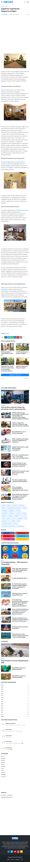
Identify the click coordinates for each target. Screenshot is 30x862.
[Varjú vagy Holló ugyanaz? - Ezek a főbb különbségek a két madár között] (6, 570)
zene (25, 518)
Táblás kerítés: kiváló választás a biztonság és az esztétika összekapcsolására (7, 368)
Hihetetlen (3, 766)
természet (21, 505)
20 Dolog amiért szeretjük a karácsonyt (20, 627)
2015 (15, 703)
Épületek (3, 762)
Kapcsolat (17, 859)
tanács (24, 513)
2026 (15, 684)
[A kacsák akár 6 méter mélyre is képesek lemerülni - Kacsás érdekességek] (6, 635)
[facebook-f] (8, 851)
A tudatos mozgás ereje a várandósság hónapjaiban (19, 480)
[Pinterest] (17, 337)
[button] (1, 2)
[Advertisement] (15, 33)
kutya (3, 518)
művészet (18, 510)
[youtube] (15, 851)
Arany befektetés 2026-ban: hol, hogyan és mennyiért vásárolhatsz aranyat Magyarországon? (20, 497)
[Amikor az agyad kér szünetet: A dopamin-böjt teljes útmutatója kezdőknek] (6, 424)
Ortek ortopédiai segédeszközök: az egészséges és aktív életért (20, 488)
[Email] (20, 337)
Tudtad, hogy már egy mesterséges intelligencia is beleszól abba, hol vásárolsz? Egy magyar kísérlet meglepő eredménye (20, 415)
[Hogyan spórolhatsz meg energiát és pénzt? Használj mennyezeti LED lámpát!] (6, 619)
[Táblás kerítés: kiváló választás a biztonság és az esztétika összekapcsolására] (7, 361)
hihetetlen (4, 513)
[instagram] (18, 851)
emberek (15, 505)
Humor (2, 768)
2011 (15, 712)
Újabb (3, 378)
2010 (15, 714)
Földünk (24, 508)
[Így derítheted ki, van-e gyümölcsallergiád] (6, 432)
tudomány (11, 513)
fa (8, 521)
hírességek (19, 518)
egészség (4, 510)
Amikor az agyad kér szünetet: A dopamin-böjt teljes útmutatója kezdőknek (20, 424)
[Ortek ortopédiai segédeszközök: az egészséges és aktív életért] (6, 488)
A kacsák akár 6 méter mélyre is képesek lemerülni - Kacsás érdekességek (20, 635)
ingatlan (7, 6)
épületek (4, 515)
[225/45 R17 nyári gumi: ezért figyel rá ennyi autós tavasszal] (6, 472)
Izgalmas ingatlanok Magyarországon (22, 367)
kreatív (9, 505)
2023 (15, 691)
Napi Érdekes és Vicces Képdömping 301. (19, 668)
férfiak (13, 521)
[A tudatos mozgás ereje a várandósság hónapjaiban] (6, 480)
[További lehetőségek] (23, 337)
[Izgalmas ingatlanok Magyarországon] (22, 361)
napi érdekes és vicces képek (8, 526)
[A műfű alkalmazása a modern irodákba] (22, 347)
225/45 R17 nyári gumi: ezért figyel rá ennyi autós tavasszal (20, 472)
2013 (15, 708)
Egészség (3, 758)
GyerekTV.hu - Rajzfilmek (6, 795)
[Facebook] (5, 337)
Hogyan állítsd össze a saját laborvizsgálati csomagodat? (20, 448)
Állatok (2, 756)
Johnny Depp (20, 526)
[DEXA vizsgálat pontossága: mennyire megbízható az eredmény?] (6, 440)
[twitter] (12, 851)
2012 (15, 710)
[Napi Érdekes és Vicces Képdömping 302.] (15, 650)
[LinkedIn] (14, 337)
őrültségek (11, 510)
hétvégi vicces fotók (6, 523)
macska (10, 515)
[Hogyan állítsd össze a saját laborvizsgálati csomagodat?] (6, 448)
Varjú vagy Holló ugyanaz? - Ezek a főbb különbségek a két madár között (20, 570)
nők (25, 515)
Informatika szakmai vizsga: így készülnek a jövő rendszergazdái (13, 408)
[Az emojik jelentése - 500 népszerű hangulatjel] (15, 552)
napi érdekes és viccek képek (13, 508)
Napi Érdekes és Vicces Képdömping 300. (19, 676)
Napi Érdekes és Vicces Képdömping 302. (14, 662)
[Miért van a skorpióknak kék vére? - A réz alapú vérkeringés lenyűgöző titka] (6, 456)
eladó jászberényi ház (22, 210)
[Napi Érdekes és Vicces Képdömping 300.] (6, 676)
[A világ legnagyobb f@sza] (6, 578)
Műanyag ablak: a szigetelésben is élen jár (7, 353)
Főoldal (2, 6)
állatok (3, 508)
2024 (15, 689)
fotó (13, 518)
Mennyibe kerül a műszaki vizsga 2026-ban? (19, 594)
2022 (15, 693)
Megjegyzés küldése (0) (15, 375)
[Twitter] (8, 337)
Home (8, 859)
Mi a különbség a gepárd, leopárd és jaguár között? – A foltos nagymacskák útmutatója (20, 586)
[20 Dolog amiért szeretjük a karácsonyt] (6, 627)
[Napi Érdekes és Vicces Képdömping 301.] (6, 668)
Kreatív (2, 770)
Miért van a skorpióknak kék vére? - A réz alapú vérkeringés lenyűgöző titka (20, 456)
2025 (15, 687)
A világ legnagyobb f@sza (19, 578)
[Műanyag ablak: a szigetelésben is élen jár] (7, 347)
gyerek (8, 518)
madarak (4, 521)
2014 (15, 706)
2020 (15, 697)
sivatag (15, 523)
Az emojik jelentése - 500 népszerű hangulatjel (14, 563)
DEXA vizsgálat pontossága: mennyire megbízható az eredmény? (20, 440)
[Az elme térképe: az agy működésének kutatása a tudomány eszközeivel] (6, 464)
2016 (15, 701)
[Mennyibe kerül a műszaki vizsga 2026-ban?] (6, 594)
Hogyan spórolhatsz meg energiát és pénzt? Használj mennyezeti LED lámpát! (20, 619)
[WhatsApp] (11, 337)
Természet (3, 776)
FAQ (22, 859)
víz (21, 515)
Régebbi (26, 378)
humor (3, 505)
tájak (18, 521)
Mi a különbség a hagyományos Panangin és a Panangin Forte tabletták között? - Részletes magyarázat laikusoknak (20, 603)
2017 (15, 699)
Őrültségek (3, 774)
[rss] (21, 851)
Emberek (3, 760)
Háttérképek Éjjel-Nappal (6, 797)
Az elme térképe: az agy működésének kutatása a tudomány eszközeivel (19, 464)
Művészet (3, 772)
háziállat (16, 515)
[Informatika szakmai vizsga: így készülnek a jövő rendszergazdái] (15, 397)
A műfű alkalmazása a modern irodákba (22, 352)
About (12, 859)
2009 (15, 716)
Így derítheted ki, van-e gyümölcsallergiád (19, 432)
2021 (15, 695)
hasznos (18, 513)
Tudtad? (20, 857)
